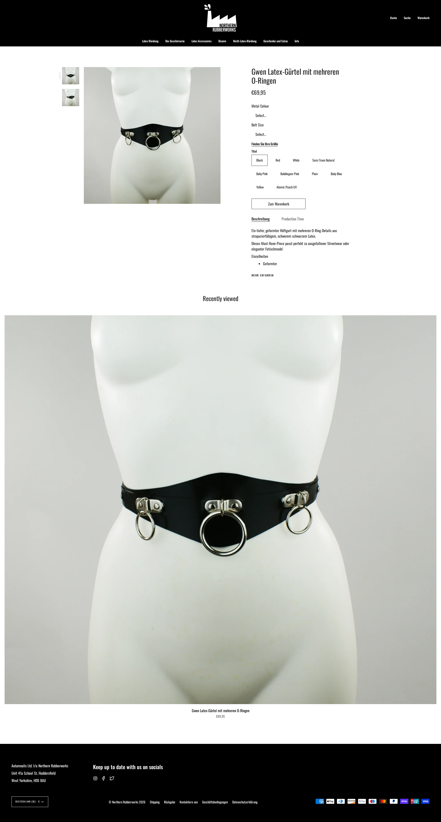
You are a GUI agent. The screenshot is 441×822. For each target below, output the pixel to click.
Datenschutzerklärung (244, 801)
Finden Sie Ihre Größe (265, 143)
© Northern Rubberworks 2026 (127, 801)
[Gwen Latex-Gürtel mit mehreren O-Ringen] (70, 75)
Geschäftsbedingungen (215, 801)
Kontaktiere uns (189, 801)
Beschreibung (261, 219)
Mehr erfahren (263, 275)
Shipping (155, 801)
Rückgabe (169, 801)
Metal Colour (260, 106)
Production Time (293, 219)
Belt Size (258, 125)
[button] (150, 41)
